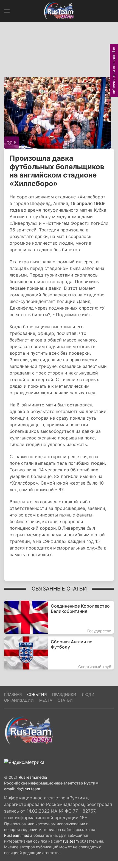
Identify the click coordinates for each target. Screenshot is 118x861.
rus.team (71, 841)
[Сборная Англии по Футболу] (59, 652)
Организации (19, 700)
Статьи (65, 700)
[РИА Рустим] (29, 730)
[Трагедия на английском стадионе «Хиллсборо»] (57, 112)
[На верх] (8, 692)
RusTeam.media (33, 777)
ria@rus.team (28, 788)
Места (45, 700)
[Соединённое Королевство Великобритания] (59, 617)
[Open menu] (7, 11)
